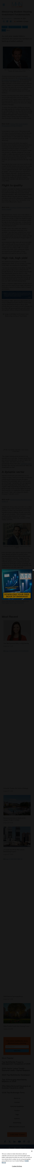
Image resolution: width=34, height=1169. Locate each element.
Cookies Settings (17, 1166)
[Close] (32, 1151)
